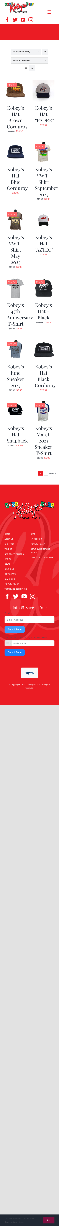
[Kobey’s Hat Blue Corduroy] (15, 143)
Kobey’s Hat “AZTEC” (44, 243)
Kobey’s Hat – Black (43, 311)
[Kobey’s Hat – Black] (43, 279)
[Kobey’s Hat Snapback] (15, 402)
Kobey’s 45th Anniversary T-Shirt (20, 314)
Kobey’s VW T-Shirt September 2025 (46, 181)
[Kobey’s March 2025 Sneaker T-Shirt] (43, 402)
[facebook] (7, 19)
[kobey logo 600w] (29, 499)
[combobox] (8, 643)
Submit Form (14, 629)
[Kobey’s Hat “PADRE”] (43, 81)
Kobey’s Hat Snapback (17, 434)
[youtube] (23, 19)
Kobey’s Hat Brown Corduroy (17, 117)
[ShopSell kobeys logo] (19, 3)
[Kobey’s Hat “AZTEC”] (43, 211)
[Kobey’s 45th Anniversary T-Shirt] (15, 279)
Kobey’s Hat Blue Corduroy (17, 178)
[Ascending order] (45, 52)
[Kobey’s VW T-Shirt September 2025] (43, 143)
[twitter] (15, 19)
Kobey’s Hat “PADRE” (44, 113)
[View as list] (32, 68)
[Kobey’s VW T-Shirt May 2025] (15, 211)
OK (49, 1220)
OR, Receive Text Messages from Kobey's (26, 637)
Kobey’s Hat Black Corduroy (45, 375)
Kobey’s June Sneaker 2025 (15, 375)
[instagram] (30, 19)
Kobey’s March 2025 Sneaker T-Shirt (43, 440)
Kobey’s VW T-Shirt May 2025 (15, 249)
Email (8, 613)
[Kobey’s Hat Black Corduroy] (43, 340)
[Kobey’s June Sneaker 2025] (15, 340)
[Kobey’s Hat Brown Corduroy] (15, 81)
